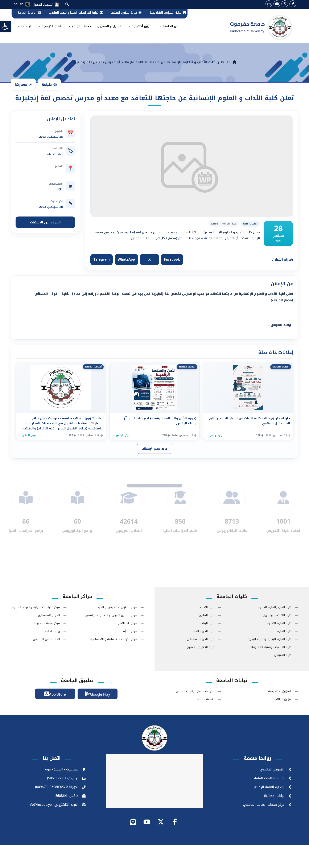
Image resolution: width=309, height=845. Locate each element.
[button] (67, 4)
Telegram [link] (101, 259)
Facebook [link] (172, 259)
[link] (5, 26)
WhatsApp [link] (126, 259)
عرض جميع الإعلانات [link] (155, 448)
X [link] (149, 259)
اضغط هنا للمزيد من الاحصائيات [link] (154, 513)
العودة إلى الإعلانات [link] (45, 222)
